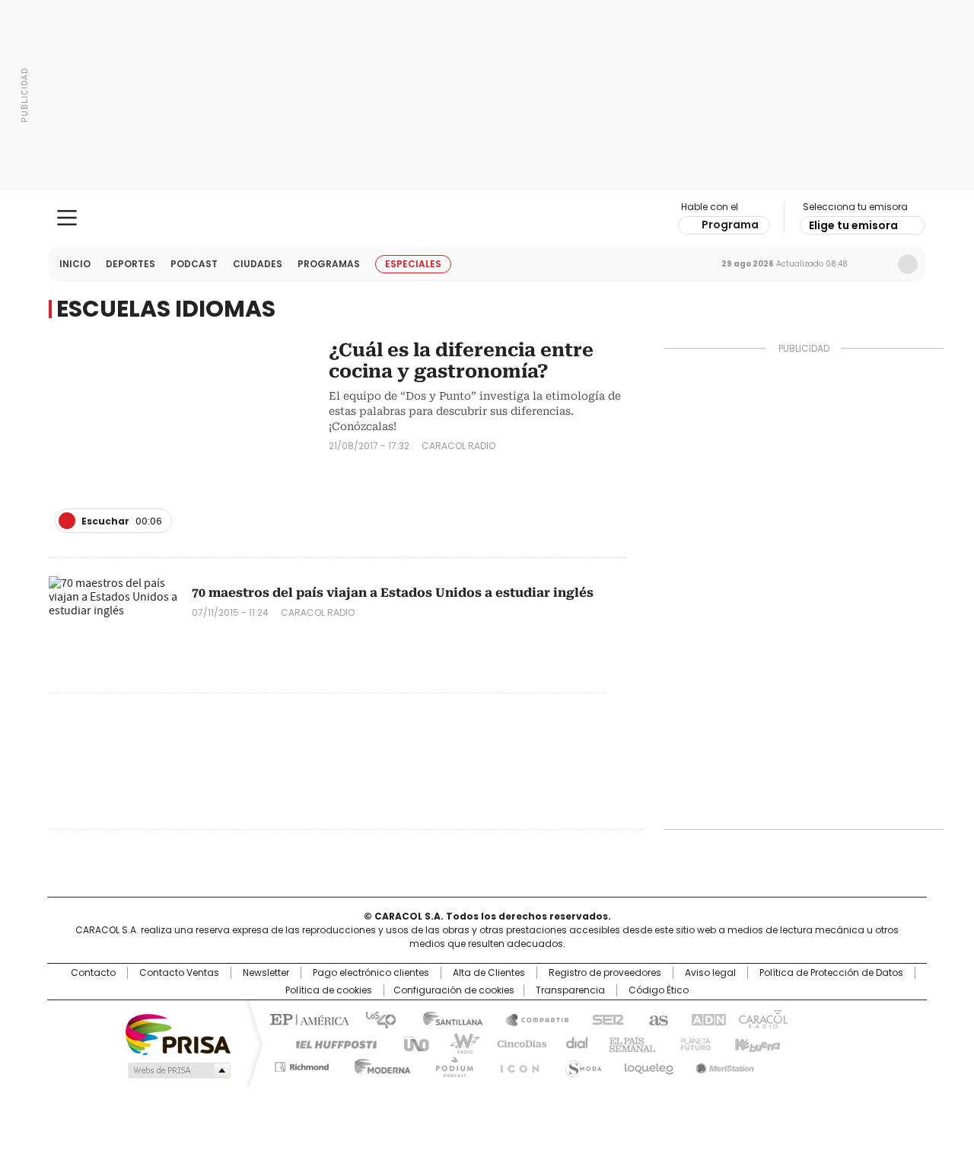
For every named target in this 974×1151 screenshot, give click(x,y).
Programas (329, 263)
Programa (730, 224)
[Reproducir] (67, 520)
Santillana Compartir (530, 1018)
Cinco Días (517, 1043)
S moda (580, 1064)
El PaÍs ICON (515, 1064)
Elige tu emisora (853, 225)
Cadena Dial (573, 1043)
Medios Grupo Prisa (177, 1070)
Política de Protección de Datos (831, 973)
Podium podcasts (449, 1064)
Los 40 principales (374, 1018)
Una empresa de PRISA (178, 1033)
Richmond (302, 1064)
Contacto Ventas (179, 973)
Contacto (93, 973)
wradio (457, 1043)
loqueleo (648, 1064)
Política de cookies (328, 990)
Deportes (130, 263)
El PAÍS (307, 1018)
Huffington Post (330, 1043)
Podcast (194, 263)
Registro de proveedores (605, 973)
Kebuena (755, 1043)
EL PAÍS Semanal (628, 1043)
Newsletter (876, 264)
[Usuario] (908, 264)
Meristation (723, 1064)
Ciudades (257, 263)
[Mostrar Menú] (67, 217)
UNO (411, 1043)
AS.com (655, 1018)
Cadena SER (603, 1018)
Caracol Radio (487, 218)
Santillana (446, 1018)
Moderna (378, 1064)
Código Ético (659, 990)
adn (705, 1018)
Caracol (761, 1018)
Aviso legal (710, 973)
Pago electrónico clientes (371, 973)
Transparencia (570, 990)
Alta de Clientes (489, 973)
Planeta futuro (692, 1043)
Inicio (75, 263)
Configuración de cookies (453, 990)
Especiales (413, 263)
